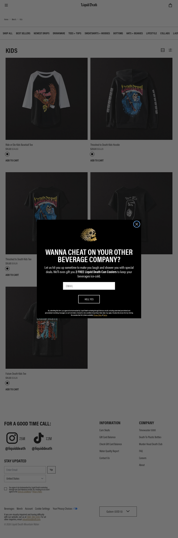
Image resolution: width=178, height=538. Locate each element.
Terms (105, 315)
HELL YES (89, 299)
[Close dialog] (137, 224)
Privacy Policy (98, 315)
